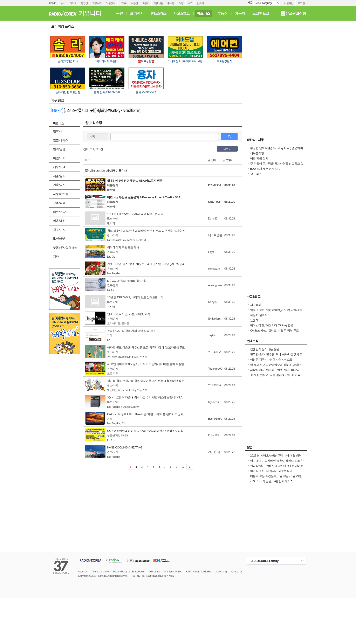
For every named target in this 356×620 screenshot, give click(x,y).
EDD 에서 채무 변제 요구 (265, 168)
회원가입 (288, 3)
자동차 (145, 3)
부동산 (134, 3)
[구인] (120, 13)
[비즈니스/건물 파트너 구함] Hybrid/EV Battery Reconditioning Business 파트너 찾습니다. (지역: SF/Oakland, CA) (96, 110)
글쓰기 (227, 149)
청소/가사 (59, 229)
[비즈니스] (203, 13)
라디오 (72, 3)
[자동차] (240, 13)
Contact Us (236, 571)
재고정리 (255, 304)
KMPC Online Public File (198, 571)
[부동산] (223, 13)
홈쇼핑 (170, 3)
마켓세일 (158, 3)
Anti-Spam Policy (172, 571)
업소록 (200, 3)
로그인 (301, 3)
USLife (123, 3)
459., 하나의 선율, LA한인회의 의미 (271, 481)
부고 (190, 3)
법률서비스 (60, 140)
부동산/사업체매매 (65, 247)
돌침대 (254, 320)
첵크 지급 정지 (259, 158)
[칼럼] (276, 448)
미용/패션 (59, 220)
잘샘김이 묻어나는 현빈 (264, 349)
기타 (56, 256)
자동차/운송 (60, 194)
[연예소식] (276, 342)
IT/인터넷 (59, 238)
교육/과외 (59, 202)
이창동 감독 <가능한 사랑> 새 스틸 (271, 359)
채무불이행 (257, 153)
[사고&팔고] (182, 13)
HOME (52, 3)
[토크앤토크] (260, 13)
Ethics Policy (138, 571)
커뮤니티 (97, 3)
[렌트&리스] (158, 13)
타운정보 (110, 3)
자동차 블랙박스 (260, 315)
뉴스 (63, 3)
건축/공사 (59, 185)
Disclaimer (154, 571)
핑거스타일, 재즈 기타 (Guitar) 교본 (271, 325)
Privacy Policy (120, 571)
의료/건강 (59, 212)
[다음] (189, 466)
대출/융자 (59, 176)
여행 (181, 3)
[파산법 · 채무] (276, 141)
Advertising (221, 571)
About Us (82, 571)
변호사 (57, 131)
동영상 (84, 3)
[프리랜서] (136, 13)
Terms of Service (100, 571)
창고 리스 (256, 173)
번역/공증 (59, 149)
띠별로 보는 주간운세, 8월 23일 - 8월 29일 (276, 476)
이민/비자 (59, 158)
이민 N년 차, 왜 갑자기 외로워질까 (271, 471)
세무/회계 (59, 167)
